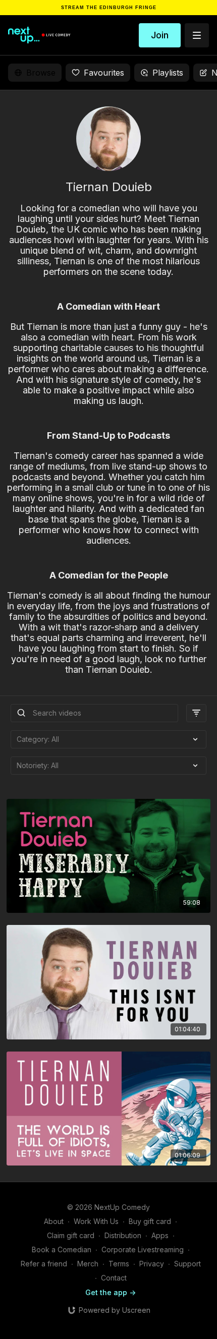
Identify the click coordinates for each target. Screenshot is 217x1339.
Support (187, 1263)
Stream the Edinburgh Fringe (108, 8)
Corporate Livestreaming (142, 1249)
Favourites (104, 73)
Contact (114, 1277)
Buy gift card (150, 1221)
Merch (87, 1263)
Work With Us (96, 1221)
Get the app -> (110, 1292)
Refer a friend (44, 1263)
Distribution (122, 1235)
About (54, 1221)
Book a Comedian (61, 1249)
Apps (160, 1235)
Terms (118, 1263)
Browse (41, 73)
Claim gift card (70, 1235)
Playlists (167, 73)
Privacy (151, 1263)
